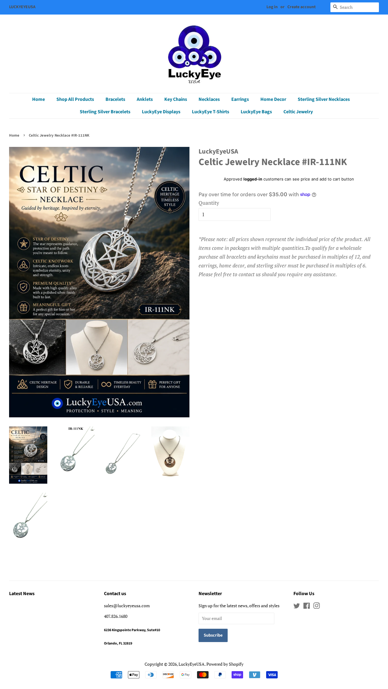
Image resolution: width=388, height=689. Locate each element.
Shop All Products (75, 99)
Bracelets (115, 99)
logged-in (252, 179)
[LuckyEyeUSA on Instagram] (316, 607)
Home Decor (273, 99)
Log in (272, 7)
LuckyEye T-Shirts (210, 111)
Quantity (209, 202)
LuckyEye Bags (256, 111)
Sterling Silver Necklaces (324, 99)
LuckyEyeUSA (192, 664)
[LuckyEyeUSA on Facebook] (306, 607)
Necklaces (209, 99)
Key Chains (175, 99)
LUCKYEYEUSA (22, 7)
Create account (301, 7)
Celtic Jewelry (298, 111)
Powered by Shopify (224, 664)
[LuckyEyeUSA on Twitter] (296, 607)
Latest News (22, 593)
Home (38, 99)
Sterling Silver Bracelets (105, 111)
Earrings (240, 99)
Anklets (145, 99)
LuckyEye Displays (161, 111)
